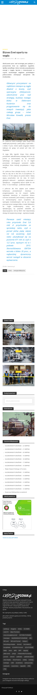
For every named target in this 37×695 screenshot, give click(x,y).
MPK (15, 650)
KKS (31, 638)
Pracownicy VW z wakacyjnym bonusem (18, 355)
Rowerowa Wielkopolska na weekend (16, 492)
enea (10, 270)
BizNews (5, 49)
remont (12, 657)
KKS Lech (6, 641)
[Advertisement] (18, 25)
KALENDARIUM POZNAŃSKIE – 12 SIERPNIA (17, 482)
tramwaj (31, 660)
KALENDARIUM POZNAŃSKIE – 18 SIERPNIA (17, 459)
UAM (12, 663)
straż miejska (7, 660)
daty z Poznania (14, 632)
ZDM (29, 666)
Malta (5, 650)
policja (14, 653)
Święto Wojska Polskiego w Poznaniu (15, 469)
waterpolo (6, 666)
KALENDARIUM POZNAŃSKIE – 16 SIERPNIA (17, 465)
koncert (19, 644)
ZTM (5, 669)
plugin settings (24, 680)
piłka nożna (7, 653)
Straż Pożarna (17, 660)
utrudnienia (19, 663)
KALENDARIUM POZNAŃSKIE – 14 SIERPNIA (17, 475)
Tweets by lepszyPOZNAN (10, 538)
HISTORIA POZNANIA (25, 635)
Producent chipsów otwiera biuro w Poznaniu (18, 375)
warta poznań (28, 663)
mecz (10, 650)
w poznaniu (15, 666)
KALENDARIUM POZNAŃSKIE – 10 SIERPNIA (17, 489)
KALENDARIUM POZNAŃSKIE (19, 638)
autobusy (6, 629)
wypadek (22, 666)
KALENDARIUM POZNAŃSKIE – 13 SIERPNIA (17, 479)
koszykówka (7, 647)
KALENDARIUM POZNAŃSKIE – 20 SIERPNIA (17, 452)
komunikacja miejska (9, 644)
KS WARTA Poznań (17, 647)
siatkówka (19, 657)
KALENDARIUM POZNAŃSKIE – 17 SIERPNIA (17, 462)
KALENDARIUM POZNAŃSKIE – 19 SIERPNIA (17, 456)
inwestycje (6, 638)
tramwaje (6, 663)
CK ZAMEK (26, 629)
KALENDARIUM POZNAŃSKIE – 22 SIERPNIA (18, 423)
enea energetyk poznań (10, 635)
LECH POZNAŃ (29, 647)
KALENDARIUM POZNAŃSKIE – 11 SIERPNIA (17, 485)
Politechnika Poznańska (24, 653)
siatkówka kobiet (28, 657)
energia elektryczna (19, 270)
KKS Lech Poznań (15, 641)
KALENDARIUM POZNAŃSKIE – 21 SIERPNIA (17, 449)
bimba (20, 629)
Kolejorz (25, 641)
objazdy (25, 650)
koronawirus (27, 644)
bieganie (13, 629)
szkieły (25, 660)
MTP (20, 650)
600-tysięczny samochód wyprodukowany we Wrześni (18, 334)
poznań (6, 657)
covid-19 (6, 632)
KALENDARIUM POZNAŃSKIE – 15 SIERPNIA (17, 472)
